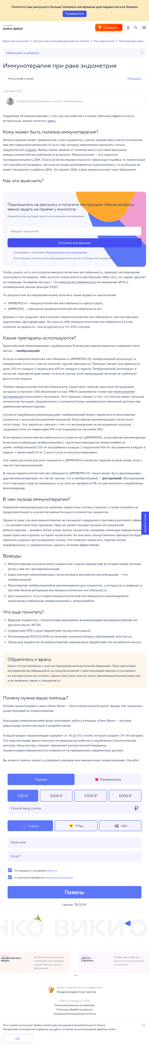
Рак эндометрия (104, 41)
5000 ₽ (125, 795)
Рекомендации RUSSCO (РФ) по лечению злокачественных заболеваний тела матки (70, 636)
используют (124, 359)
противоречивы (33, 322)
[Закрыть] (143, 1025)
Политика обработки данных (74, 1009)
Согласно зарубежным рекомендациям (32, 414)
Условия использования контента (74, 1013)
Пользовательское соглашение (74, 1005)
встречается (52, 327)
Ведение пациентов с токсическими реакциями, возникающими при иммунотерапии (70, 620)
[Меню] (144, 27)
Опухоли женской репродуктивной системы (61, 41)
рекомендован (130, 473)
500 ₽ (23, 795)
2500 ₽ (90, 795)
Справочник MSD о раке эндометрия (35, 630)
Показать (74, 78)
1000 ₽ (56, 795)
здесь (51, 121)
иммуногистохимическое (77, 282)
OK (18, 1039)
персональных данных (59, 877)
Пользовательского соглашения (66, 252)
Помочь (74, 892)
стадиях (30, 150)
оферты (52, 870)
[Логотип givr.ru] (80, 905)
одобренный (60, 346)
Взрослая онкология (16, 41)
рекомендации (14, 488)
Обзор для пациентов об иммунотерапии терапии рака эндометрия (57, 642)
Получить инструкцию (74, 243)
